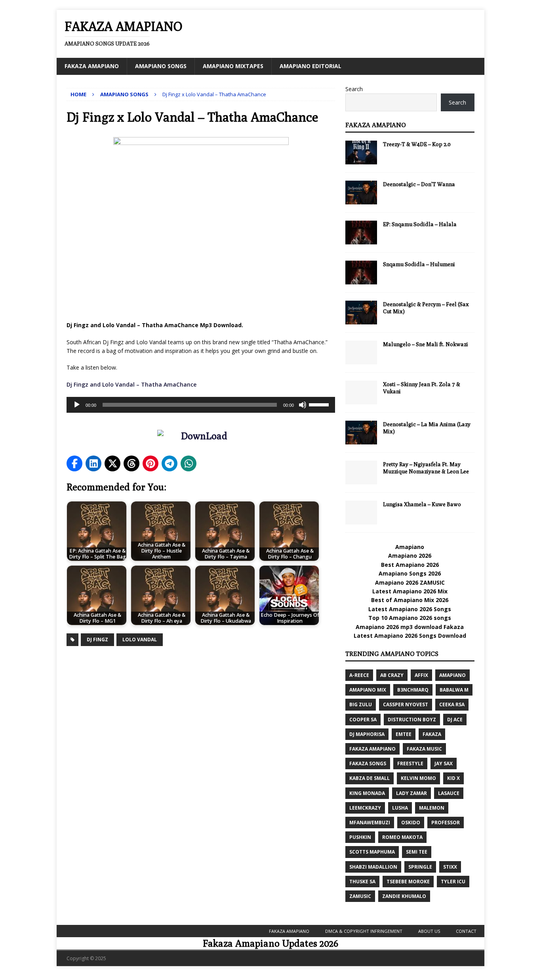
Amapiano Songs (161, 66)
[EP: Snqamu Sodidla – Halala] (361, 232)
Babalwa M (454, 689)
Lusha (400, 807)
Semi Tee (416, 851)
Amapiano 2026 (409, 555)
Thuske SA (362, 881)
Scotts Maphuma (372, 851)
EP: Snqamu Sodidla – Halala (420, 224)
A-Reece (359, 675)
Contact (466, 931)
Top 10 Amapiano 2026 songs (409, 617)
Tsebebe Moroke (408, 881)
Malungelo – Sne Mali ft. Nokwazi (425, 344)
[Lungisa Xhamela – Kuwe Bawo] (361, 512)
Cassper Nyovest (405, 704)
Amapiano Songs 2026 (410, 573)
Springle (420, 867)
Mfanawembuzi (369, 822)
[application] (201, 405)
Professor (445, 822)
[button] (74, 463)
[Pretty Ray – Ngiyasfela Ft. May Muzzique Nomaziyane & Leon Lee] (361, 472)
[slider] (320, 404)
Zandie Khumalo (404, 896)
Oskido (410, 822)
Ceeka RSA (452, 704)
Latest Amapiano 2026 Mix (410, 591)
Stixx (450, 867)
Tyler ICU (453, 881)
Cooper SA (363, 719)
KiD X (453, 778)
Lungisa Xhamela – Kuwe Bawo (422, 504)
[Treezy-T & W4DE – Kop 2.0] (361, 152)
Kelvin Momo (418, 778)
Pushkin (360, 837)
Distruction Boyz (412, 719)
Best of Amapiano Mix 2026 (409, 600)
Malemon (431, 807)
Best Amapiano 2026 (410, 564)
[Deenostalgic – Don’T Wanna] (361, 192)
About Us (429, 931)
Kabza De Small (369, 778)
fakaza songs (367, 763)
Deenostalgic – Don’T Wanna (419, 184)
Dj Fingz (97, 639)
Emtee (403, 734)
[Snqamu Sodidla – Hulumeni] (361, 272)
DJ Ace (455, 719)
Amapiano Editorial (310, 66)
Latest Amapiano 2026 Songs (409, 609)
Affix (421, 675)
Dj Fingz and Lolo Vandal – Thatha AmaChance (132, 384)
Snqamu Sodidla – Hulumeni (419, 264)
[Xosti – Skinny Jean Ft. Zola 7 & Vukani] (361, 392)
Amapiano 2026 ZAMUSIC (410, 582)
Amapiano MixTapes (233, 66)
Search (354, 89)
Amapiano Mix (367, 689)
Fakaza (432, 734)
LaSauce (448, 793)
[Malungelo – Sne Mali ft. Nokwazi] (361, 352)
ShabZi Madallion (373, 867)
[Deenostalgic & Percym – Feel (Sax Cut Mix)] (361, 312)
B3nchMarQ (413, 689)
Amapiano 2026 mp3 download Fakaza (410, 627)
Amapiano (409, 547)
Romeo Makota (402, 837)
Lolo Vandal (139, 639)
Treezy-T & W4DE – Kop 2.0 (417, 144)
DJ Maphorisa (367, 734)
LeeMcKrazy (365, 807)
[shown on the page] (201, 438)
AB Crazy (392, 675)
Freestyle (410, 763)
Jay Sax (443, 763)
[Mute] (303, 405)
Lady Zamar (411, 793)
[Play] (77, 405)
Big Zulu (360, 704)
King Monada (367, 793)
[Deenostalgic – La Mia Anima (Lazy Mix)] (361, 432)
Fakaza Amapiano (92, 66)
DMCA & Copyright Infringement (363, 931)
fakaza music (424, 748)
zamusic (360, 896)
